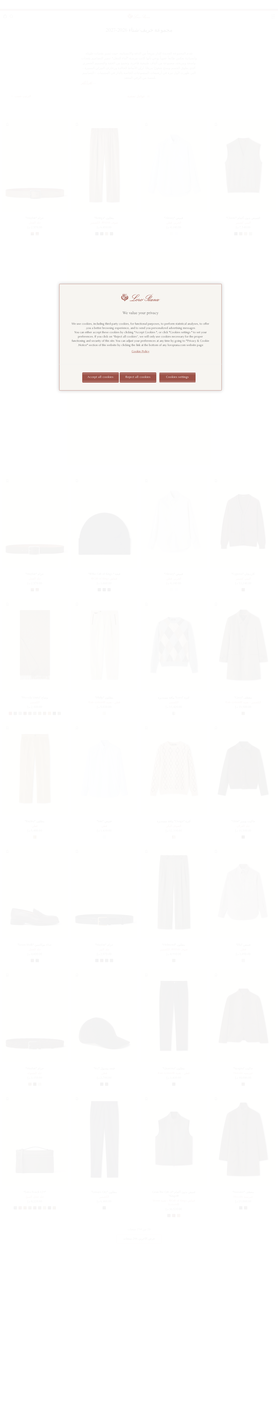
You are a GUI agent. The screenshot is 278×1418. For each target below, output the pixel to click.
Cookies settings (177, 377)
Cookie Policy (140, 351)
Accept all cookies (101, 377)
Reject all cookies (138, 377)
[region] (140, 337)
